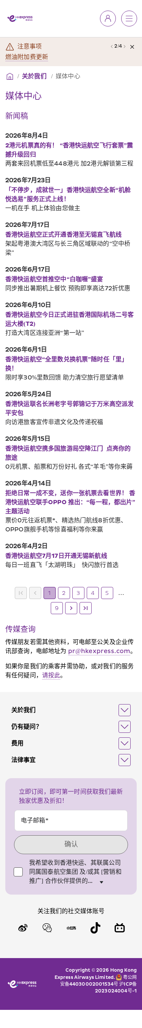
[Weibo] (23, 928)
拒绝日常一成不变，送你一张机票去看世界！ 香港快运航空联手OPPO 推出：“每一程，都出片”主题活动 (70, 502)
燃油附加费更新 (26, 57)
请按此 (51, 675)
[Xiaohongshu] (71, 928)
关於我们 (35, 76)
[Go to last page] (86, 608)
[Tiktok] (95, 928)
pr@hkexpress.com (99, 651)
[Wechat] (47, 928)
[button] (71, 710)
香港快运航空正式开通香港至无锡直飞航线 (63, 234)
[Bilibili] (120, 928)
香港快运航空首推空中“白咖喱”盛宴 (54, 279)
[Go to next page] (71, 608)
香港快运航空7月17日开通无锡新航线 (56, 556)
